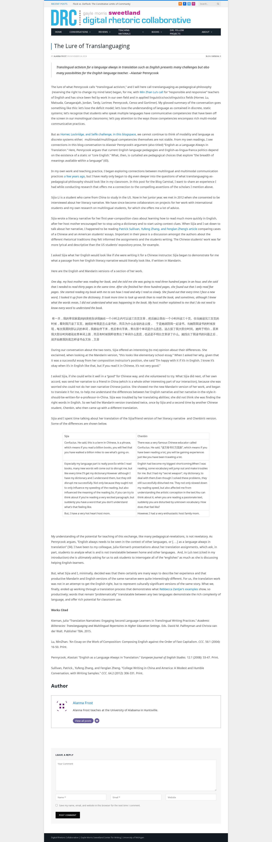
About (206, 31)
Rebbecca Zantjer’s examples (178, 589)
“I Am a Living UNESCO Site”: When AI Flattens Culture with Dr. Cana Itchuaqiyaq (108, 4)
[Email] (97, 720)
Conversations (79, 31)
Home (58, 31)
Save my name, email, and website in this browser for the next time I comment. (99, 805)
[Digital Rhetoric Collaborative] (121, 17)
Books (155, 31)
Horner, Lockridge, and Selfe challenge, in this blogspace (98, 134)
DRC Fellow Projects (177, 32)
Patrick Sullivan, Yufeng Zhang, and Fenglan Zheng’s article (158, 229)
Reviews (103, 31)
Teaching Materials (124, 32)
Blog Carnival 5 (213, 56)
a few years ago (74, 176)
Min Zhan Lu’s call (151, 92)
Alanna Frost (60, 56)
